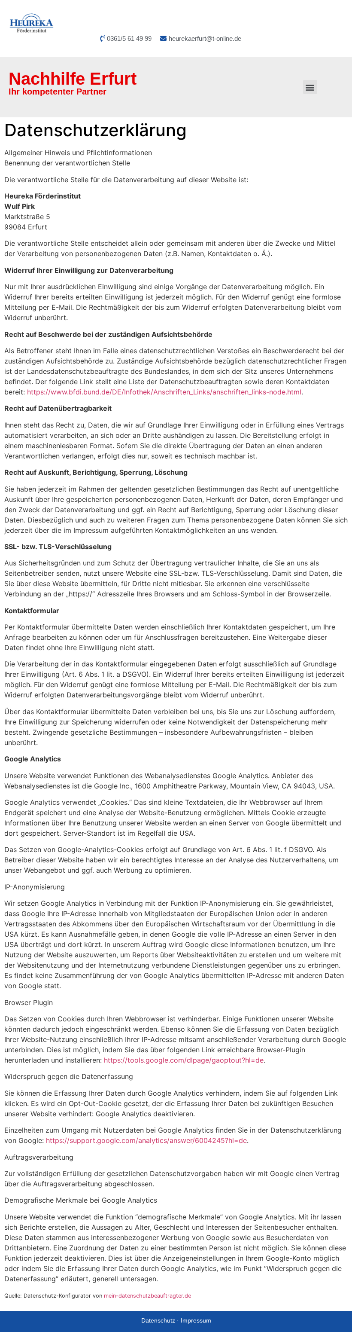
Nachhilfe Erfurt (73, 78)
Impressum (196, 1320)
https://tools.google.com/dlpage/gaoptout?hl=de (184, 1060)
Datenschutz (158, 1320)
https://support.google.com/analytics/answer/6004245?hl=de (146, 1140)
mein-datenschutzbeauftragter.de (147, 1295)
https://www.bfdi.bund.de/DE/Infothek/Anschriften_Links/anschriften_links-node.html (164, 392)
